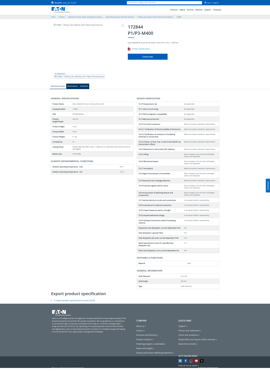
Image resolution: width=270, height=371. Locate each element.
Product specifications (141, 49)
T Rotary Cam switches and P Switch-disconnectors (155, 17)
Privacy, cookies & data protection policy (68, 368)
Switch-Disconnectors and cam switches (120, 17)
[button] (268, 185)
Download (60, 73)
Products (62, 17)
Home (53, 17)
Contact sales (147, 57)
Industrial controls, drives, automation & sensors (85, 17)
